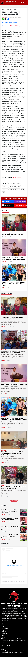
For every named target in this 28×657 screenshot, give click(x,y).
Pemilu (22, 189)
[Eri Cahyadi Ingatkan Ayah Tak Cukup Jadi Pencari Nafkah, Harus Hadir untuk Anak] (14, 306)
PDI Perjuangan (12, 189)
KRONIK (2, 485)
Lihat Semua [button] (14, 500)
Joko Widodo (12, 186)
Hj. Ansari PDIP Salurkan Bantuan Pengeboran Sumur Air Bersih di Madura (13, 487)
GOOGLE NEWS (17, 177)
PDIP (19, 189)
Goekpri (5, 261)
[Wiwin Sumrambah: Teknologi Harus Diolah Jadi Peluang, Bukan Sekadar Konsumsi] (14, 339)
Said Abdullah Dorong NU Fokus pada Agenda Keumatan (9, 519)
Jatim (19, 183)
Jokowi (18, 186)
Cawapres (14, 183)
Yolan (3, 360)
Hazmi (3, 496)
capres (9, 183)
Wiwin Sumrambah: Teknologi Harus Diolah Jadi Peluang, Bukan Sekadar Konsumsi (13, 351)
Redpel (4, 17)
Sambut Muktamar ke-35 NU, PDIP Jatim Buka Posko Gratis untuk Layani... (9, 511)
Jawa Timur (5, 186)
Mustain (5, 287)
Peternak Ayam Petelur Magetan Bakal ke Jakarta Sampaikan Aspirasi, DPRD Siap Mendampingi (12, 453)
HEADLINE (3, 514)
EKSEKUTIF (3, 316)
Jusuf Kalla (5, 189)
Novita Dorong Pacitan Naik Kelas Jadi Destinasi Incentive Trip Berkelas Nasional (13, 258)
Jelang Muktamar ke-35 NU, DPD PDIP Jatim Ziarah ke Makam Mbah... (10, 528)
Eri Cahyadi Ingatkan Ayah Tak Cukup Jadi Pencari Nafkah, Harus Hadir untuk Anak (13, 233)
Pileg (4, 192)
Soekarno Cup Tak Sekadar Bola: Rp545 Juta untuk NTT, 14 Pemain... (10, 536)
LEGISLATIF (3, 349)
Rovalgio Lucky (6, 236)
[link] (9, 22)
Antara (9, 173)
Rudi (3, 462)
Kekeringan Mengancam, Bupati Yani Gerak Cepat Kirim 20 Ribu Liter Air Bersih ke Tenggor (13, 284)
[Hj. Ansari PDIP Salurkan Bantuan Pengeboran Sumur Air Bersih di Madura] (14, 475)
